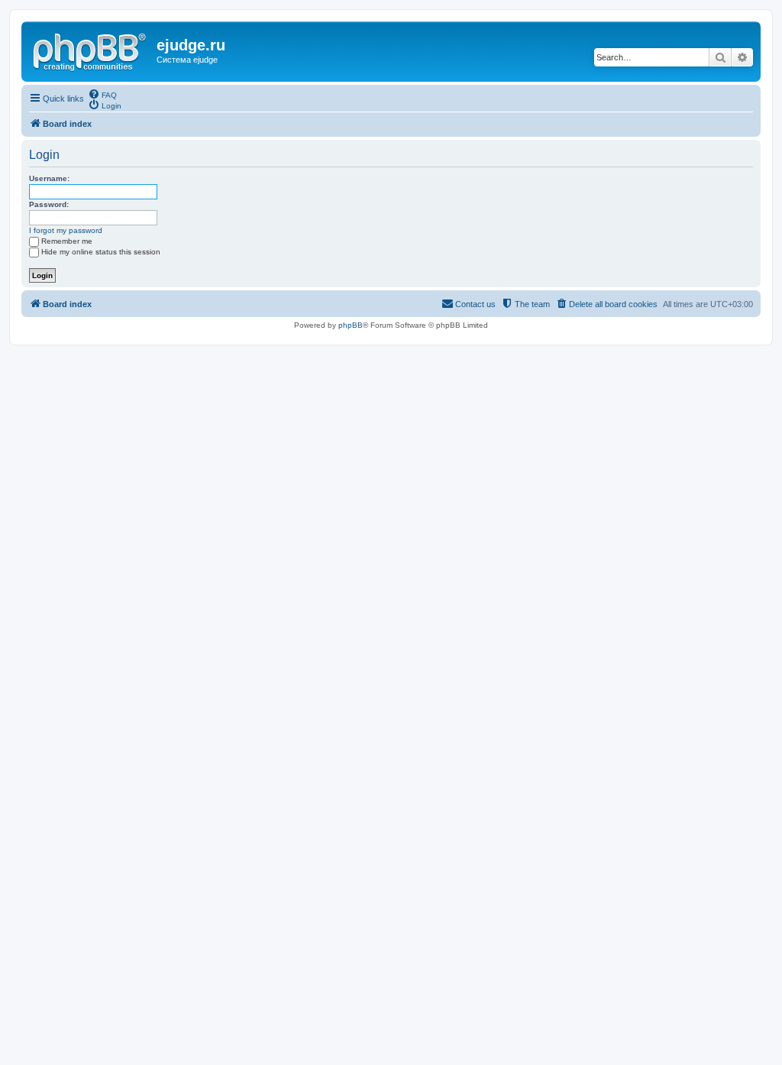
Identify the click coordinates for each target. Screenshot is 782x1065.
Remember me (66, 241)
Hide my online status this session (100, 252)
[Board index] (91, 49)
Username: (49, 178)
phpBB (350, 325)
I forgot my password (65, 230)
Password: (49, 204)
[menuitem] (102, 94)
